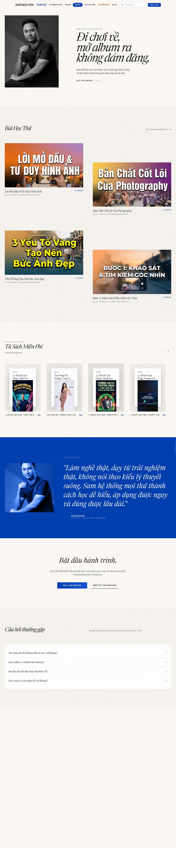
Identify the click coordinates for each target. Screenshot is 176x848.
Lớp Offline (90, 5)
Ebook (78, 5)
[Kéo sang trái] (161, 351)
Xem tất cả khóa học (105, 585)
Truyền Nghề (103, 5)
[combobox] (133, 5)
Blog (114, 5)
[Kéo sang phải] (168, 351)
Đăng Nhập (154, 5)
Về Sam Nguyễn (55, 5)
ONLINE (68, 5)
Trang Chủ (41, 5)
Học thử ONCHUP (72, 585)
